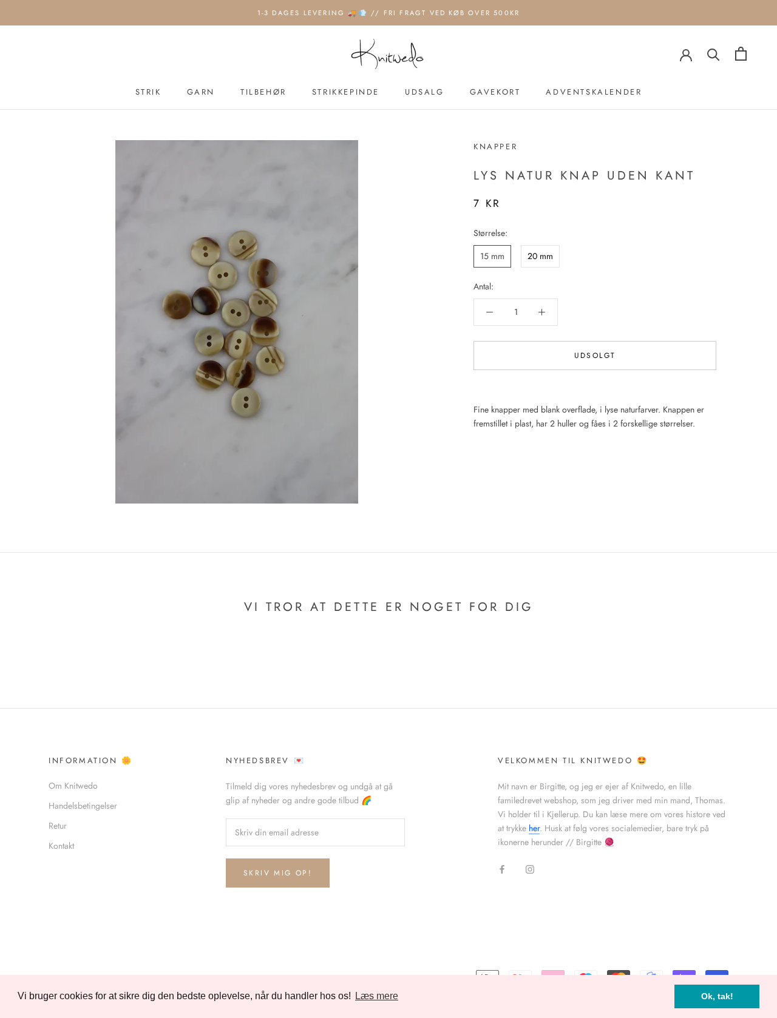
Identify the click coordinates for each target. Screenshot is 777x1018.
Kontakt (61, 846)
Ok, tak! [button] (717, 996)
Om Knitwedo (73, 786)
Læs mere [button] (376, 996)
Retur (58, 826)
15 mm (492, 256)
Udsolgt (595, 355)
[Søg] (713, 53)
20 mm (540, 256)
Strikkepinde (345, 92)
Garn (201, 92)
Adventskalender (594, 92)
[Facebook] (502, 868)
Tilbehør (263, 92)
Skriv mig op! (277, 873)
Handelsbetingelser (83, 806)
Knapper (495, 146)
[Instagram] (530, 868)
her (534, 828)
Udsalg (424, 92)
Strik (148, 92)
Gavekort (495, 92)
